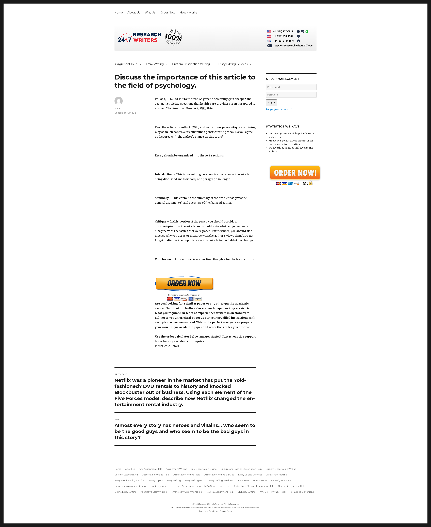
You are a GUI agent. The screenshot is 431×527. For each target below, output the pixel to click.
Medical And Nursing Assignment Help (253, 486)
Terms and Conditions (302, 491)
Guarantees (243, 480)
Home (118, 12)
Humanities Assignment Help (130, 486)
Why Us (150, 12)
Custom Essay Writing (126, 474)
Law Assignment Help (161, 486)
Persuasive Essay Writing (153, 491)
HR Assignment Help (282, 480)
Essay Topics (156, 480)
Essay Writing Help (195, 480)
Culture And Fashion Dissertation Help (241, 469)
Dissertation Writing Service (219, 474)
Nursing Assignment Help (291, 486)
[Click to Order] (205, 288)
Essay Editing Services (232, 64)
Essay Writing (155, 64)
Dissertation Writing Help (155, 474)
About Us (133, 12)
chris (117, 108)
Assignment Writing (176, 469)
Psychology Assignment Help (187, 491)
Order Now (167, 12)
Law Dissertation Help (189, 486)
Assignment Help (126, 64)
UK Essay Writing (247, 491)
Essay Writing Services (220, 480)
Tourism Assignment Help (220, 491)
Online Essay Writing (125, 491)
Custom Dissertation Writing (191, 64)
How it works (188, 12)
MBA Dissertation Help (216, 486)
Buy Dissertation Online (204, 469)
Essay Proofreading (276, 474)
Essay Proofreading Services (129, 480)
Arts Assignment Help (150, 469)
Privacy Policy (278, 491)
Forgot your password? (279, 109)
